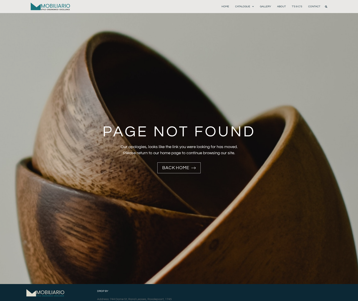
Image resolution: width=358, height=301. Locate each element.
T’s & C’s (297, 6)
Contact (314, 6)
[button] (326, 7)
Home (225, 6)
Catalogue (242, 6)
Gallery (265, 6)
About (281, 6)
